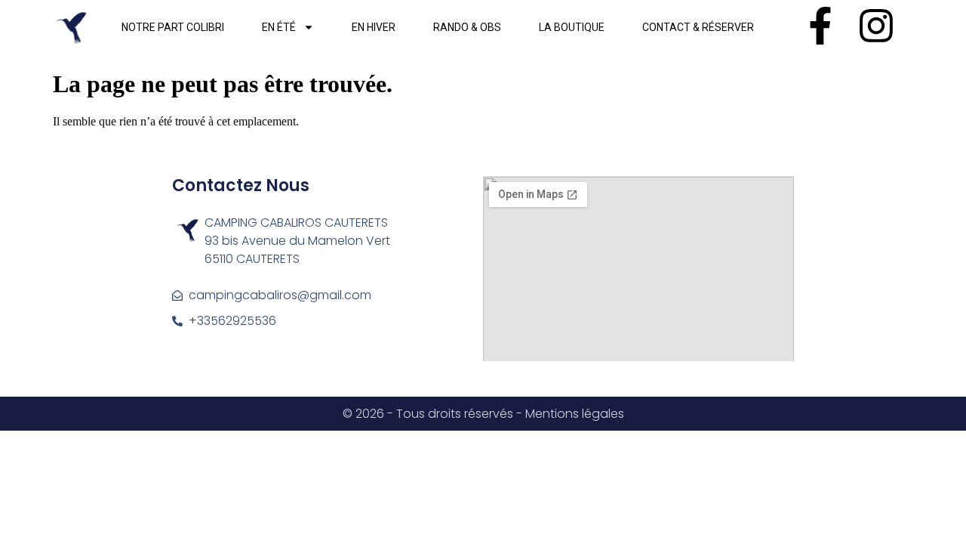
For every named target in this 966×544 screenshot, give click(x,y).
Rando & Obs (467, 27)
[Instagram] (876, 26)
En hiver (373, 27)
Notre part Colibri (173, 27)
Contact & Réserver (698, 27)
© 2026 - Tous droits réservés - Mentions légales (483, 413)
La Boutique (572, 27)
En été (279, 27)
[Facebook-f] (820, 26)
